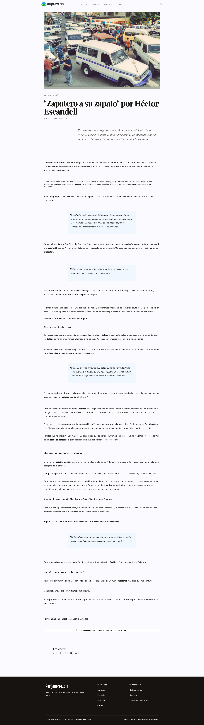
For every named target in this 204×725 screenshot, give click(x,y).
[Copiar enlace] (76, 653)
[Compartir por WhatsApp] (54, 653)
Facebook (117, 630)
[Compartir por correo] (71, 653)
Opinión (55, 95)
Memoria (96, 4)
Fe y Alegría (82, 619)
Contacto (133, 695)
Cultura (119, 4)
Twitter (125, 630)
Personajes (108, 4)
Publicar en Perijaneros (139, 700)
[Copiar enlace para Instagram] (60, 653)
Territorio (84, 4)
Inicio (46, 95)
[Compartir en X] (65, 653)
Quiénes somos (136, 690)
